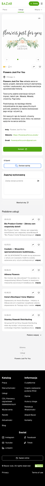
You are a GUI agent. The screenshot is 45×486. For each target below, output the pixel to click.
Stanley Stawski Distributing (18, 319)
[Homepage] (7, 3)
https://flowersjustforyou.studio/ (25, 135)
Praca (5, 10)
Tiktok (30, 442)
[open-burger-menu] (41, 3)
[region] (22, 39)
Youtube (8, 442)
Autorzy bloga (30, 401)
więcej (38, 235)
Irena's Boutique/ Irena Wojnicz (19, 297)
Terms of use (37, 472)
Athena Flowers (11, 274)
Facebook (31, 437)
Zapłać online (24, 458)
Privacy (5, 472)
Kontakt (21, 149)
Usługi (20, 10)
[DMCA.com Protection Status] (39, 465)
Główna (22, 347)
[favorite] (40, 67)
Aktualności (7, 420)
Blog (4, 425)
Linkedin (9, 448)
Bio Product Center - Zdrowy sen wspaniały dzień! (19, 225)
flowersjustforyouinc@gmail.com (23, 140)
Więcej (37, 10)
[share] (34, 67)
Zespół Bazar (30, 415)
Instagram (9, 437)
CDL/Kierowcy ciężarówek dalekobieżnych (9, 401)
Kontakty (28, 420)
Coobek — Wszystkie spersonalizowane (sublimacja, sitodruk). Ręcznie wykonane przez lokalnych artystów (21, 253)
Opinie (27, 396)
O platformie (29, 382)
